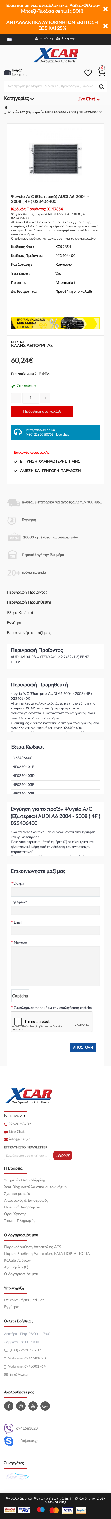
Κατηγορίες (17, 98)
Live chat (62, 434)
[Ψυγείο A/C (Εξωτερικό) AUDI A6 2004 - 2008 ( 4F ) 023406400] (55, 155)
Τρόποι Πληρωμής (19, 1221)
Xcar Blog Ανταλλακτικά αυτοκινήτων (35, 1187)
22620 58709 (19, 1124)
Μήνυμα (20, 942)
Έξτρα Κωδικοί (20, 613)
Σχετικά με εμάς (17, 1194)
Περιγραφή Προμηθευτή (29, 602)
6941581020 (27, 1428)
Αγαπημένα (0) (16, 1267)
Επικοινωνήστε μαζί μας (29, 633)
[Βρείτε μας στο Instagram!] (21, 1406)
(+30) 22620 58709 (40, 434)
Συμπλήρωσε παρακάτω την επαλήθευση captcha (53, 1008)
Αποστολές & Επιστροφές (26, 1201)
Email (18, 922)
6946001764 (35, 1366)
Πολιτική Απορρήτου (22, 1207)
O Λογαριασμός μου (21, 1274)
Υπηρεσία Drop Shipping (24, 1180)
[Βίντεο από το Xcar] (33, 1406)
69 (26, 1358)
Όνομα (19, 884)
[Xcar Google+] (45, 1406)
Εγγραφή (63, 1155)
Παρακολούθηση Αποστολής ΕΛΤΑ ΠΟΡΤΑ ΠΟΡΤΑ (47, 1254)
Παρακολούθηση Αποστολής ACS (32, 1247)
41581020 (37, 1358)
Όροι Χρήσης (15, 1214)
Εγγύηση (15, 623)
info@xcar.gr (19, 1139)
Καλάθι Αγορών (17, 1260)
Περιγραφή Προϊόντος (27, 592)
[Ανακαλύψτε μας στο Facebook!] (9, 1406)
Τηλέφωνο (19, 902)
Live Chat (17, 1132)
